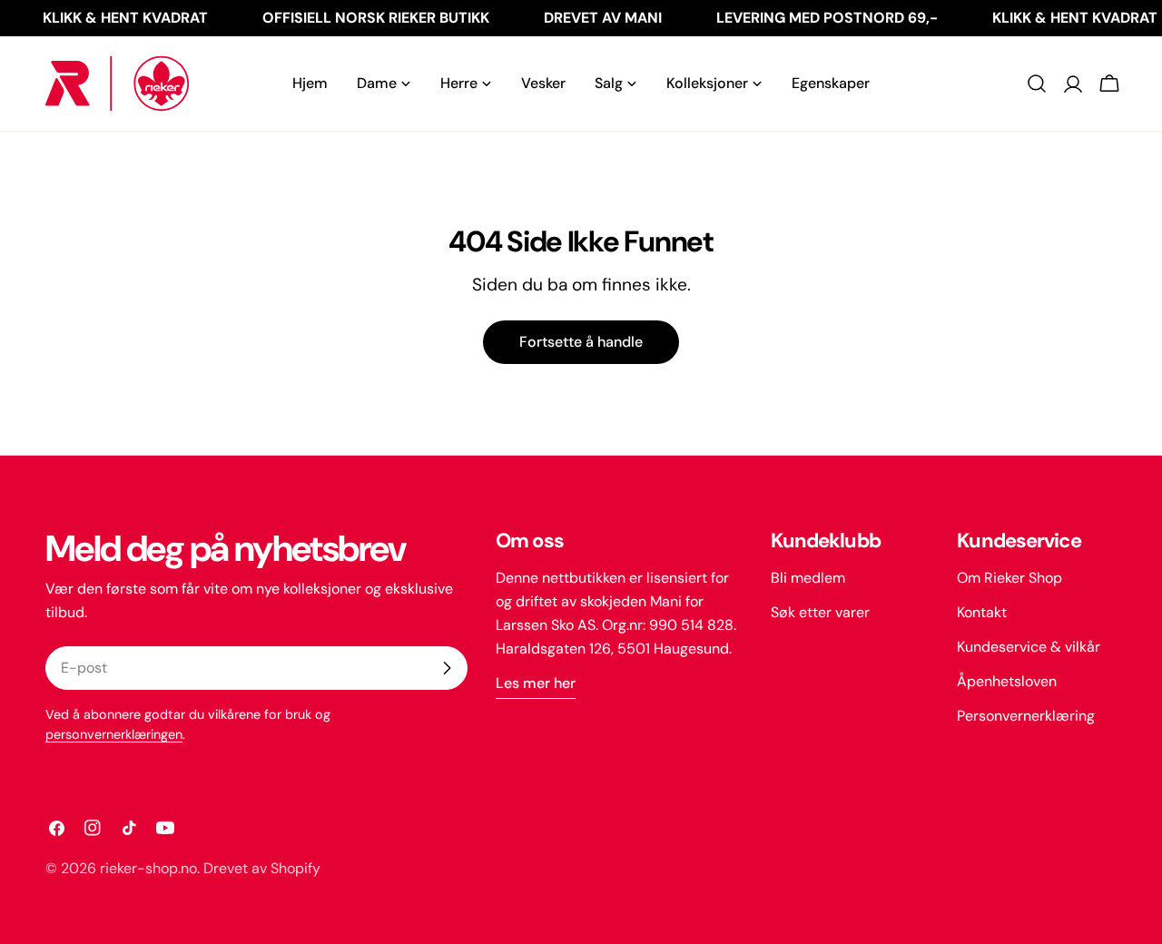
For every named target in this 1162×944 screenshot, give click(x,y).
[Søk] (1037, 83)
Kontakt (982, 612)
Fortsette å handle (581, 341)
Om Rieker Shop (1009, 577)
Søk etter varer (820, 612)
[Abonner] (447, 668)
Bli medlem (808, 577)
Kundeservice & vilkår (1028, 646)
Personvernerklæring (1026, 715)
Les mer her (536, 683)
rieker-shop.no (148, 868)
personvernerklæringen (113, 734)
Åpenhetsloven (1007, 681)
